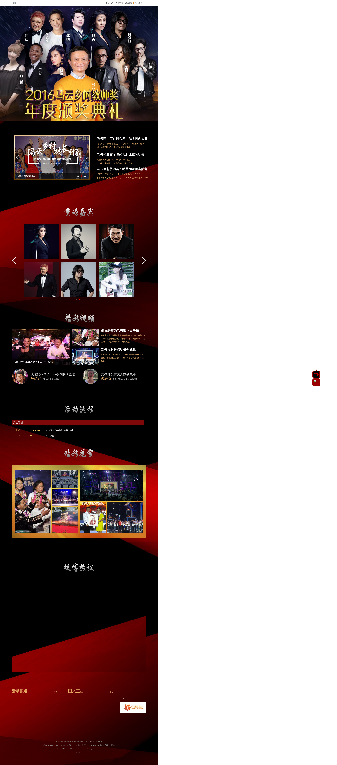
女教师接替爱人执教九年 (130, 174)
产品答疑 (112, 745)
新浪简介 (46, 745)
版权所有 (79, 753)
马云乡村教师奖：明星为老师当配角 (122, 169)
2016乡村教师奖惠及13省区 (136, 178)
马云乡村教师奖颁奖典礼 (118, 349)
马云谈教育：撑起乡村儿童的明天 (120, 154)
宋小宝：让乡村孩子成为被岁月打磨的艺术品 (115, 163)
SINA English (94, 745)
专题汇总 (109, 3)
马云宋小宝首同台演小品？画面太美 (122, 138)
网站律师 (85, 745)
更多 (55, 692)
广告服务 (62, 745)
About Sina (54, 745)
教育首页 (119, 3)
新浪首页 (129, 3)
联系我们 (70, 745)
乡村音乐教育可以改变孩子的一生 (111, 178)
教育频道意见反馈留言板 (64, 741)
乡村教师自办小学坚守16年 (108, 174)
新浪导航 (138, 3)
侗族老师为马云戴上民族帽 (120, 330)
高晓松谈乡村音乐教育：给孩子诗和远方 (113, 160)
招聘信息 (77, 745)
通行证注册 (104, 745)
